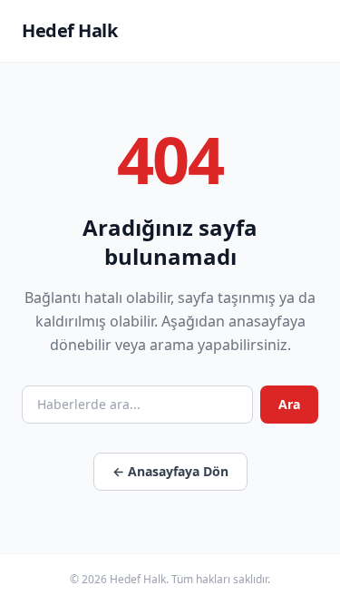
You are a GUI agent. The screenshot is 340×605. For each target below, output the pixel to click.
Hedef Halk (69, 30)
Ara (289, 404)
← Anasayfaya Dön (170, 471)
